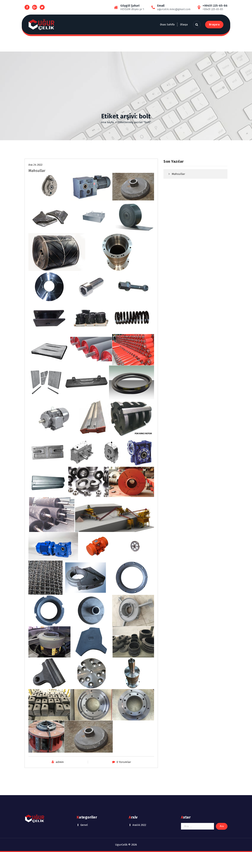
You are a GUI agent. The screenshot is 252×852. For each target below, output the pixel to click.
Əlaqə (184, 24)
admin (60, 762)
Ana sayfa (107, 122)
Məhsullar (36, 170)
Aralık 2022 (139, 825)
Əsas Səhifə (167, 24)
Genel (84, 825)
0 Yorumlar (124, 762)
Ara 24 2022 (35, 164)
